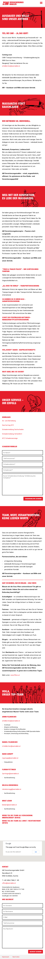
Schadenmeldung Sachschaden (13, 429)
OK (36, 852)
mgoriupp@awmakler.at (10, 758)
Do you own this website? (13, 852)
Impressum (5, 957)
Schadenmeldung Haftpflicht (12, 434)
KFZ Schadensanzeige (10, 438)
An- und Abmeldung (9, 421)
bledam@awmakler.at (9, 805)
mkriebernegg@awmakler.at (11, 789)
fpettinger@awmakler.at (10, 774)
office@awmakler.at (9, 883)
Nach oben (16, 957)
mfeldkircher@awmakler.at (11, 746)
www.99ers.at (15, 675)
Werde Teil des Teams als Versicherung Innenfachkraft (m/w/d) (17, 816)
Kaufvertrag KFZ (8, 425)
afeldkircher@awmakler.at (11, 66)
